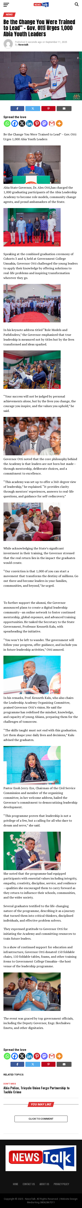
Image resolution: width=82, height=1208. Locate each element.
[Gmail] (51, 123)
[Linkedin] (29, 123)
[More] (59, 123)
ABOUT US (44, 1184)
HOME (15, 1184)
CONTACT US (29, 1184)
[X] (22, 123)
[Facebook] (14, 123)
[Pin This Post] (48, 108)
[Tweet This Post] (32, 108)
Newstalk (23, 44)
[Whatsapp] (7, 123)
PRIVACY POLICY (61, 1184)
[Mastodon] (44, 123)
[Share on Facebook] (17, 108)
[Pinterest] (37, 123)
